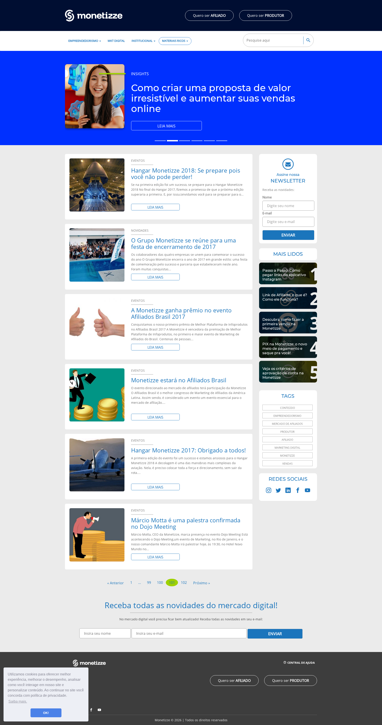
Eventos (138, 160)
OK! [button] (46, 713)
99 (149, 582)
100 (160, 582)
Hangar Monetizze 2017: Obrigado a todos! (188, 450)
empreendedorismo (287, 416)
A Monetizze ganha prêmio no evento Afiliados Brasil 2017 (181, 313)
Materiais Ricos (174, 41)
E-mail (267, 213)
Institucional (142, 41)
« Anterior (115, 583)
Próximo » (201, 583)
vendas (287, 463)
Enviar (288, 235)
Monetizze (287, 456)
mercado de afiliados (287, 424)
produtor (287, 432)
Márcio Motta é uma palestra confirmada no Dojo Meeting (185, 523)
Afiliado (287, 440)
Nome (267, 197)
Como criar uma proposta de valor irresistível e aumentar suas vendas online (213, 98)
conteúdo (287, 408)
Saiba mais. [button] (17, 701)
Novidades (140, 230)
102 (184, 582)
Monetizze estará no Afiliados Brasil (178, 380)
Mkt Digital (116, 41)
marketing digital (287, 448)
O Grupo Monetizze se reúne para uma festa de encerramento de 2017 (183, 243)
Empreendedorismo (83, 41)
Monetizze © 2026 (168, 720)
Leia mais (178, 126)
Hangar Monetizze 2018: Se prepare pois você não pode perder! (185, 173)
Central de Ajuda (301, 663)
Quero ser (209, 15)
